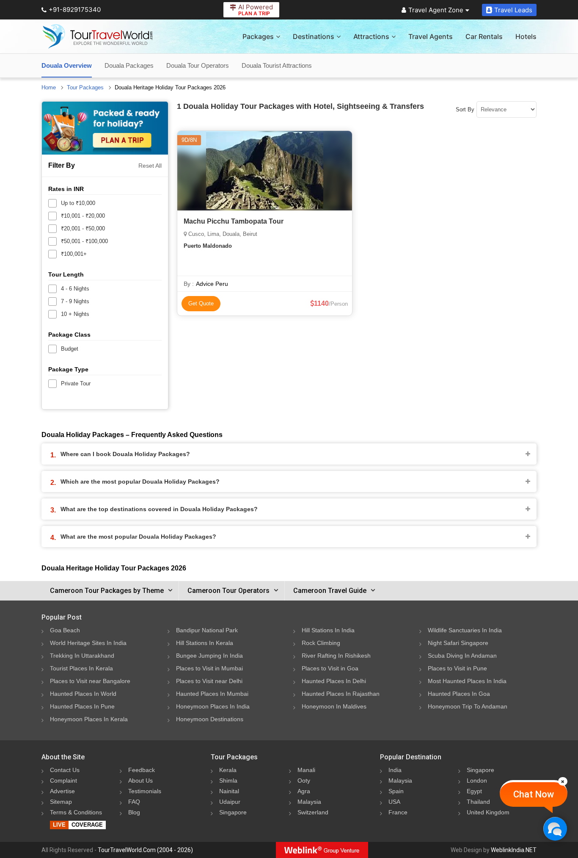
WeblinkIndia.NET (514, 850)
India (395, 770)
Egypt (474, 791)
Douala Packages (129, 65)
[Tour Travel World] (97, 36)
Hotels (526, 36)
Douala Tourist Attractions (277, 65)
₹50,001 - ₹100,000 (84, 241)
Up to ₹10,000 (78, 203)
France (397, 812)
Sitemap (61, 801)
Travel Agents (430, 36)
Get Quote (201, 303)
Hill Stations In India (328, 630)
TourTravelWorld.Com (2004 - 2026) (145, 850)
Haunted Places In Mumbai (212, 693)
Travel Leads (513, 10)
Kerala (228, 770)
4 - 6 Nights (75, 288)
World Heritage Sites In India (88, 642)
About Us (140, 780)
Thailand (478, 801)
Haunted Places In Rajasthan (341, 693)
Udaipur (229, 801)
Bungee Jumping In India (209, 655)
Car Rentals (484, 36)
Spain (396, 791)
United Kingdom (488, 812)
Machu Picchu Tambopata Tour (233, 221)
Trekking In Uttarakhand (82, 655)
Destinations (313, 36)
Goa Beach (65, 630)
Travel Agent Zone (435, 10)
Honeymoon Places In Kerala (89, 719)
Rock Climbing (321, 642)
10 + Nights (75, 314)
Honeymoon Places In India (213, 706)
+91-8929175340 (75, 10)
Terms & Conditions (76, 812)
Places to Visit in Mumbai (209, 668)
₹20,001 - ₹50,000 (83, 228)
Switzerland (312, 812)
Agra (303, 791)
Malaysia (309, 801)
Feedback (141, 770)
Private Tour (76, 383)
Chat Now (533, 794)
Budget (69, 349)
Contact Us (65, 770)
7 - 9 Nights (75, 301)
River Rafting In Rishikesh (336, 655)
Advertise (62, 791)
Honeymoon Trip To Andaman (467, 706)
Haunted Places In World (83, 693)
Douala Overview (66, 65)
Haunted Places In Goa (459, 693)
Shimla (228, 780)
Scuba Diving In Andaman (462, 655)
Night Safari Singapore (458, 642)
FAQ (134, 801)
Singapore (233, 812)
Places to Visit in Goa (330, 668)
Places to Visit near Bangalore (90, 681)
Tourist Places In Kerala (81, 668)
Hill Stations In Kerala (204, 642)
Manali (306, 770)
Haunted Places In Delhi (334, 681)
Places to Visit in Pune (457, 668)
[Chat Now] (555, 828)
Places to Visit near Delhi (209, 681)
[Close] (562, 781)
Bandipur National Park (207, 630)
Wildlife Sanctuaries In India (465, 630)
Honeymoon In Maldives (334, 706)
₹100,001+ (74, 254)
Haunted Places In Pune (82, 706)
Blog (134, 812)
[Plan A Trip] (105, 128)
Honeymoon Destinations (209, 719)
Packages (258, 36)
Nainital (229, 791)
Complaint (63, 780)
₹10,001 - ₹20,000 (83, 216)
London (477, 780)
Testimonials (144, 791)
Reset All (150, 165)
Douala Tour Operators (197, 65)
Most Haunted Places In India (467, 681)
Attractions (371, 36)
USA (394, 801)
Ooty (303, 780)
